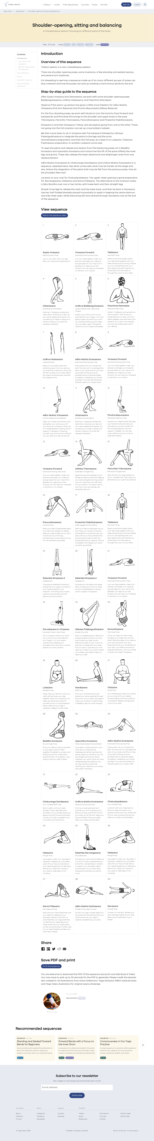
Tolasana (112, 687)
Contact (61, 1113)
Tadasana (113, 252)
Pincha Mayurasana (118, 415)
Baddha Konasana (52, 741)
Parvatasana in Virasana (56, 629)
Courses (85, 5)
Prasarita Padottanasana (88, 522)
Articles (103, 5)
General (61, 1057)
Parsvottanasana (52, 522)
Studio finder (126, 1113)
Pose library (104, 1113)
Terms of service (119, 1131)
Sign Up (126, 4)
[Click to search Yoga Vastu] (145, 4)
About (18, 1113)
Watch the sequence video (54, 215)
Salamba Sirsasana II (54, 578)
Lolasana (48, 688)
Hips (73, 44)
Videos (46, 5)
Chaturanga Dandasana (56, 802)
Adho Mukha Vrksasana (55, 415)
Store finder (125, 1116)
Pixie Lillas (81, 998)
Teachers (19, 1116)
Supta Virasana (51, 252)
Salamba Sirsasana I (86, 578)
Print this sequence (51, 966)
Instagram (41, 1113)
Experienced (104, 44)
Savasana (113, 906)
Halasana (48, 853)
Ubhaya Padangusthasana (89, 629)
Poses (94, 5)
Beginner (20, 1057)
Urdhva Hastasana (53, 359)
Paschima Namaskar (119, 306)
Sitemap (61, 1116)
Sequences (83, 1119)
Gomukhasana (115, 629)
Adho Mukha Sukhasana (88, 906)
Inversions (80, 44)
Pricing (18, 1119)
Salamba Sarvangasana (88, 853)
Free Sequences (70, 5)
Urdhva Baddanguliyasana (89, 306)
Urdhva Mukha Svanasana (89, 802)
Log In (137, 4)
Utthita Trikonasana (85, 469)
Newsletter (41, 1119)
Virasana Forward (84, 252)
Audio (57, 5)
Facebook (41, 1116)
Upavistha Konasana (86, 741)
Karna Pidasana (51, 906)
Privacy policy (132, 1131)
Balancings (89, 44)
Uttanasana (49, 306)
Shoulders (67, 44)
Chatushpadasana (117, 802)
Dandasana (81, 688)
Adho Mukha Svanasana (88, 359)
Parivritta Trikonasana (119, 469)
